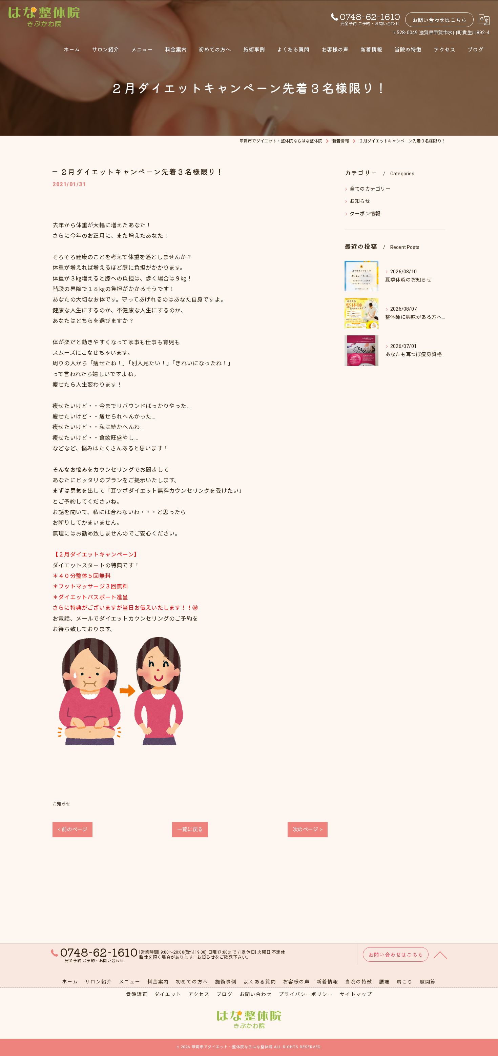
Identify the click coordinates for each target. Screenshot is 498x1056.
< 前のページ (72, 829)
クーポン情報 (365, 214)
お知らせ (61, 803)
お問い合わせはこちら (439, 20)
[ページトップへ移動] (440, 954)
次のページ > (308, 829)
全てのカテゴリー (370, 189)
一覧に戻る (190, 829)
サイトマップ (356, 994)
